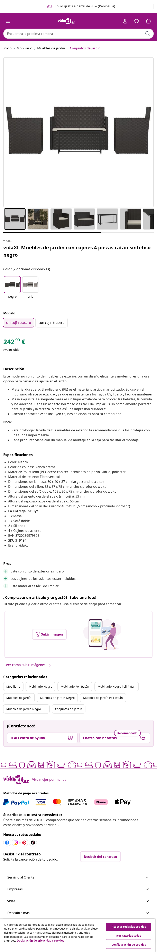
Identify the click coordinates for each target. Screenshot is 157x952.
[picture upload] (102, 634)
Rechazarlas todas (128, 936)
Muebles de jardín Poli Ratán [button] (103, 698)
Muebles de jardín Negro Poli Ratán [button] (27, 709)
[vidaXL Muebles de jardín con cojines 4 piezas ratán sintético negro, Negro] (78, 132)
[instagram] (16, 843)
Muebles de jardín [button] (18, 698)
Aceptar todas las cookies (129, 927)
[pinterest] (24, 843)
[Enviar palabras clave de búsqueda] (147, 33)
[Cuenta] (125, 21)
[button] (81, 6)
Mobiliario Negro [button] (40, 686)
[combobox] (78, 34)
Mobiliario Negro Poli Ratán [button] (117, 686)
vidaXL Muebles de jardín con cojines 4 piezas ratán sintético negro (77, 251)
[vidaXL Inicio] (66, 21)
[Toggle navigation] (8, 21)
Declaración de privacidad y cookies (40, 940)
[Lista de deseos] (136, 21)
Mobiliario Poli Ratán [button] (75, 686)
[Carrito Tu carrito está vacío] (148, 21)
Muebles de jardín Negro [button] (57, 698)
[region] (77, 935)
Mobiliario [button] (13, 686)
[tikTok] (33, 843)
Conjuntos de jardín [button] (68, 709)
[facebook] (7, 843)
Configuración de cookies (129, 944)
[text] (14, 342)
